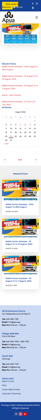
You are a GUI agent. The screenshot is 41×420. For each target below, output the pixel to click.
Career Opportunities (11, 389)
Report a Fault (8, 381)
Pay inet (19, 7)
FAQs (4, 385)
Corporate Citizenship (11, 394)
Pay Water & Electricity (10, 5)
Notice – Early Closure (11, 95)
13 (25, 129)
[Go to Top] (36, 415)
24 (11, 136)
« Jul (6, 144)
